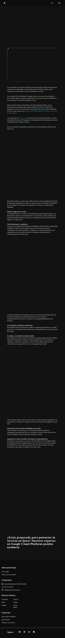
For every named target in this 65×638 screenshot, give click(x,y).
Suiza (3, 602)
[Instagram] (29, 632)
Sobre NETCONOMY (9, 617)
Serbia (15, 602)
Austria (15, 599)
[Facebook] (19, 632)
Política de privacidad (9, 574)
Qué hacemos (6, 619)
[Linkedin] (34, 632)
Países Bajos (15, 606)
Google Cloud (23, 118)
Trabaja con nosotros (8, 622)
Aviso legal (5, 571)
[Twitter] (24, 632)
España (4, 605)
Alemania (5, 599)
